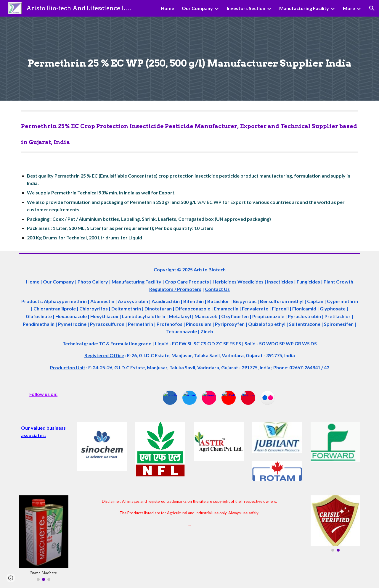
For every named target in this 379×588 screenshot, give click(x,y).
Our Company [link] (197, 8)
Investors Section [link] (246, 8)
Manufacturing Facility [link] (304, 8)
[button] (372, 8)
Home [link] (167, 8)
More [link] (349, 8)
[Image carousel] (335, 523)
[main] (189, 58)
